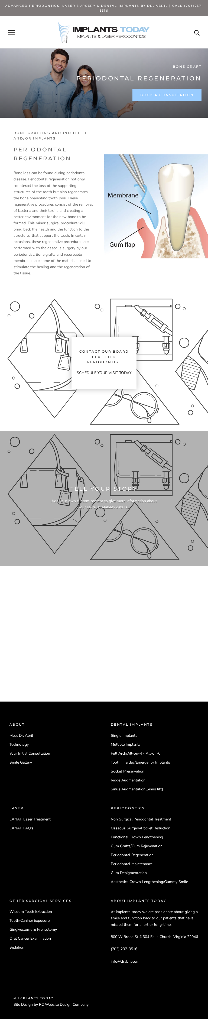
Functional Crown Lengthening (137, 837)
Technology (19, 744)
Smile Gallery (20, 762)
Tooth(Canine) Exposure (29, 920)
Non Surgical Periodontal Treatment (141, 819)
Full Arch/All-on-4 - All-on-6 (135, 753)
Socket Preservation (127, 771)
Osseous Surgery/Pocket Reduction (140, 828)
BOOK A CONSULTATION (167, 95)
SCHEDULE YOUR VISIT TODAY (104, 372)
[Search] (197, 32)
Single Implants (124, 735)
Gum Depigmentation (129, 872)
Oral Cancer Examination (30, 938)
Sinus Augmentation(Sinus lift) (137, 789)
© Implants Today (33, 998)
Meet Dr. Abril (21, 735)
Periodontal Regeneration (132, 855)
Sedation (16, 947)
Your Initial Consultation (29, 753)
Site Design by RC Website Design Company (51, 1004)
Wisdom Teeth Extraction (30, 911)
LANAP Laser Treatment (30, 819)
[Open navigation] (11, 32)
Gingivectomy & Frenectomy (33, 929)
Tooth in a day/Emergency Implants (140, 762)
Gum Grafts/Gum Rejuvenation (136, 846)
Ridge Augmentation (128, 780)
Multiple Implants (126, 744)
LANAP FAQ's (21, 828)
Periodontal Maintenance (131, 864)
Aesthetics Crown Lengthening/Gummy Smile (149, 881)
